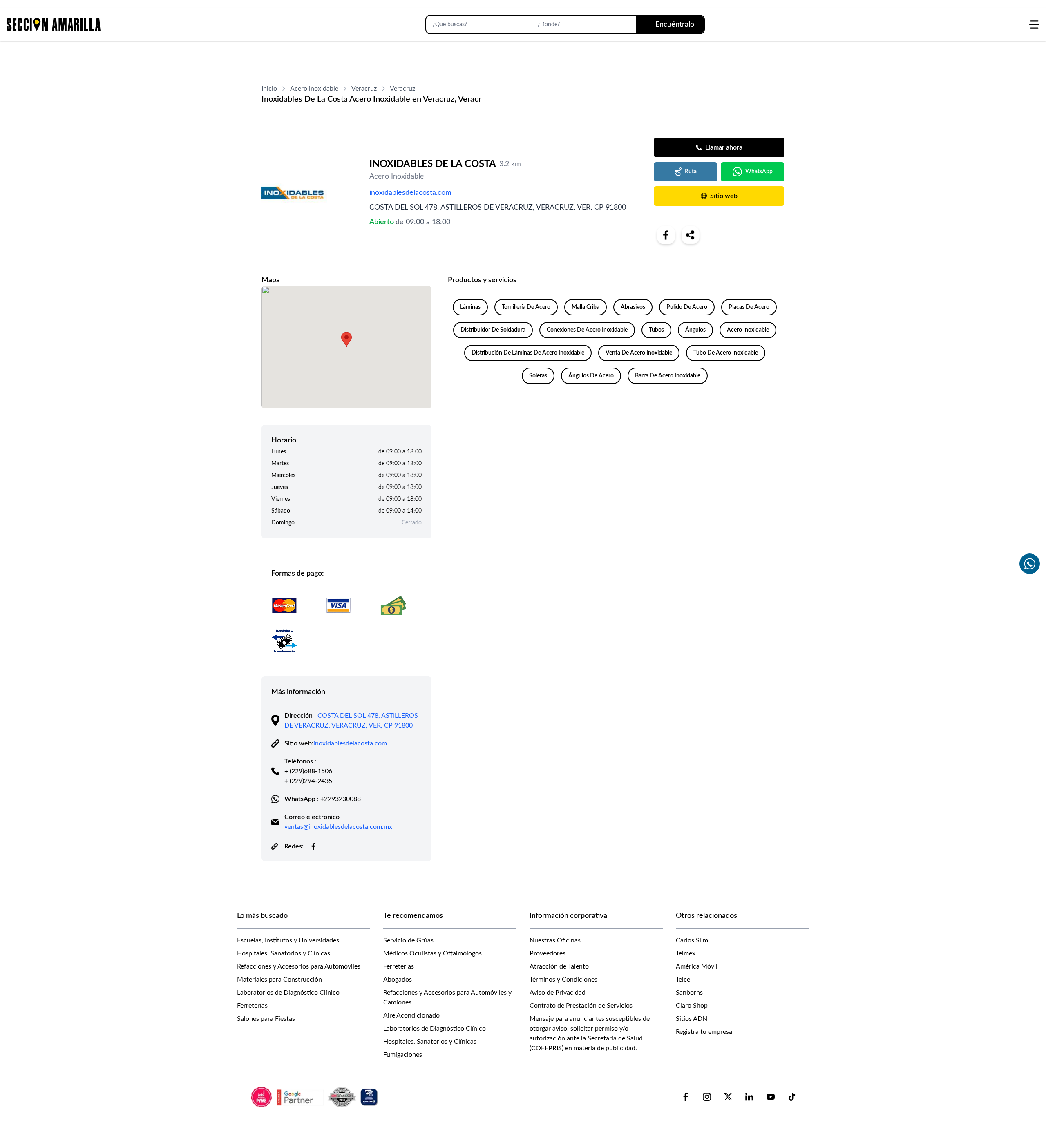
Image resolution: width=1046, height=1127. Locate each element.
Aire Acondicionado (411, 1015)
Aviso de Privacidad (558, 992)
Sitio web (724, 196)
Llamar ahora (723, 147)
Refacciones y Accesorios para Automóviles (298, 966)
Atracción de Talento (559, 966)
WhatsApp (759, 171)
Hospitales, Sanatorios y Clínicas (283, 953)
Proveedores (547, 953)
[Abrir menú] (1034, 24)
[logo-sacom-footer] (315, 1096)
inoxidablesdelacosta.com (410, 192)
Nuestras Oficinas (555, 940)
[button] (346, 339)
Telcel (684, 979)
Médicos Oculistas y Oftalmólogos (432, 953)
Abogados (397, 979)
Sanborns (689, 992)
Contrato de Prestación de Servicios (581, 1005)
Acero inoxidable (314, 88)
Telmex (685, 953)
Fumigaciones (402, 1054)
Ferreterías (252, 1005)
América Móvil (696, 966)
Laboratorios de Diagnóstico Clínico (288, 992)
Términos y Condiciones (563, 979)
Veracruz (364, 88)
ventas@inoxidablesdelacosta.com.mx (338, 826)
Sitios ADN (691, 1018)
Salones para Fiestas (266, 1018)
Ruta (691, 171)
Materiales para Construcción (279, 979)
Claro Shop (692, 1005)
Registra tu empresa (704, 1032)
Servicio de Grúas (408, 940)
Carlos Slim (692, 940)
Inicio (269, 88)
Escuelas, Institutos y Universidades (288, 940)
